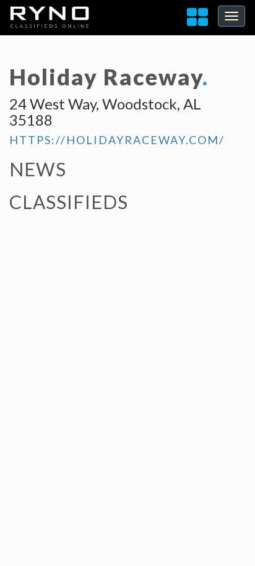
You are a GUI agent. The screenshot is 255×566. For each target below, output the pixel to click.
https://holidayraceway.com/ (117, 140)
